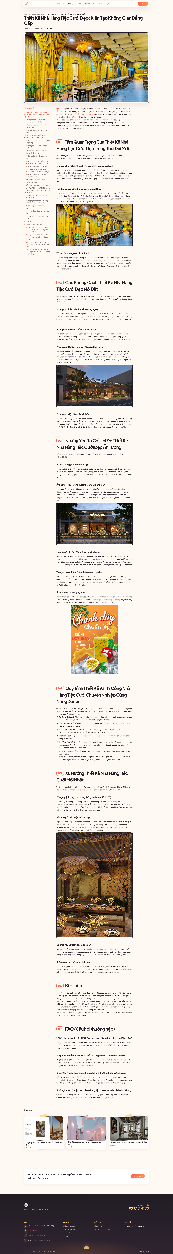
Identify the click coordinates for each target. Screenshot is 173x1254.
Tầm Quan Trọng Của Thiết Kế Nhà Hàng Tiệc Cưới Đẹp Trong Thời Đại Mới (37, 114)
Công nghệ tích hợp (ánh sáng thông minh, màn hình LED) (37, 202)
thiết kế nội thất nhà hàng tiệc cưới (100, 120)
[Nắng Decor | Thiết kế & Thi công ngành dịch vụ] (27, 4)
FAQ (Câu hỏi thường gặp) (34, 224)
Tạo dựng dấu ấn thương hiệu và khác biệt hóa (37, 126)
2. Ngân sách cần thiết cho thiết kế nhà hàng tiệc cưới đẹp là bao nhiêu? (37, 237)
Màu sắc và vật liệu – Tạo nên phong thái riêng (36, 176)
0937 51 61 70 (139, 1208)
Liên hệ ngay (137, 1176)
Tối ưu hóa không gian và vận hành (36, 131)
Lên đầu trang (144, 1251)
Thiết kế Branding (69, 1233)
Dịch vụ (70, 4)
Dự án (79, 4)
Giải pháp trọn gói (69, 1226)
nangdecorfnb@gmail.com (37, 1235)
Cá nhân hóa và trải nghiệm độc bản (37, 212)
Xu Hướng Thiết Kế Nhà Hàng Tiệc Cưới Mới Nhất (36, 196)
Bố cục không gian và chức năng (38, 166)
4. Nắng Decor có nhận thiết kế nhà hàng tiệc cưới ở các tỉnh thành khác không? (38, 252)
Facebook (130, 1226)
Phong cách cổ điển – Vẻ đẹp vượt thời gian (36, 147)
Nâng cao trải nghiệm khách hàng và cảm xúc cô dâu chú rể (36, 121)
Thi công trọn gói (69, 1236)
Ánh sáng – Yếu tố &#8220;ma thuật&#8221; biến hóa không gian (38, 170)
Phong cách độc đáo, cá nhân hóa (36, 157)
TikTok (141, 1226)
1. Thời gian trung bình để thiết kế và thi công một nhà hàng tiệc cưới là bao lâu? (37, 229)
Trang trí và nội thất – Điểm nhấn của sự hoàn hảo (37, 181)
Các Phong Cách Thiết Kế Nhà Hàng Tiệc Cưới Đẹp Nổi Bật (35, 136)
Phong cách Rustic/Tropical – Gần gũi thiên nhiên (36, 152)
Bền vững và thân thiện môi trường (36, 207)
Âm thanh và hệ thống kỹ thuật (37, 185)
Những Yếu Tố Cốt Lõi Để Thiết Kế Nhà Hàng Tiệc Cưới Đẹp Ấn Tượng (36, 162)
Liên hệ (143, 4)
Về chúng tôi (59, 4)
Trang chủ (27, 14)
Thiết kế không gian (69, 1229)
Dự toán (108, 4)
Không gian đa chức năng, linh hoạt (37, 217)
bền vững (76, 790)
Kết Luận (29, 221)
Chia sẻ (49, 28)
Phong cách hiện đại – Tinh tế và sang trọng (38, 141)
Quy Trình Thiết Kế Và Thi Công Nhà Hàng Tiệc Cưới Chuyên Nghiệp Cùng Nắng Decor (37, 190)
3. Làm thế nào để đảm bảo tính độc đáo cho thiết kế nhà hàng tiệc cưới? (37, 244)
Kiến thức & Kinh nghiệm (93, 4)
